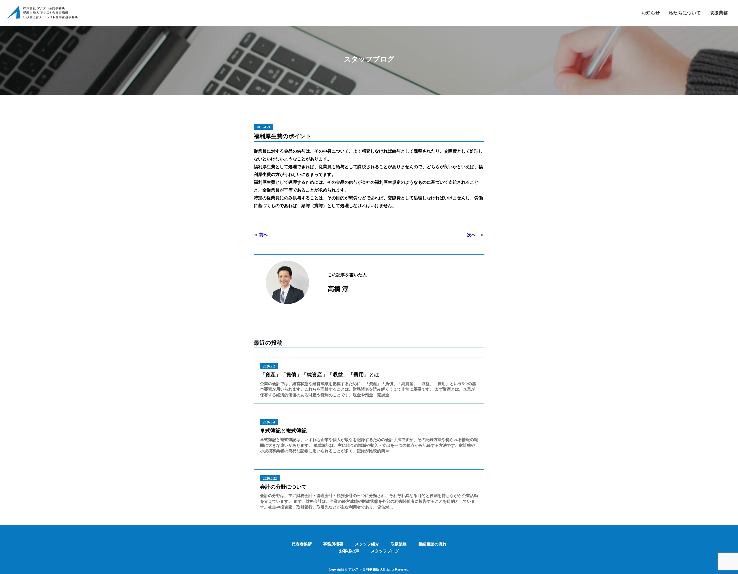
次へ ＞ (475, 234)
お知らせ (650, 12)
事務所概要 (333, 544)
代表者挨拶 (301, 544)
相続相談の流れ (432, 544)
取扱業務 (718, 12)
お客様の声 (349, 551)
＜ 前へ (261, 234)
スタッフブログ (385, 551)
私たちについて (685, 12)
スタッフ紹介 (367, 544)
